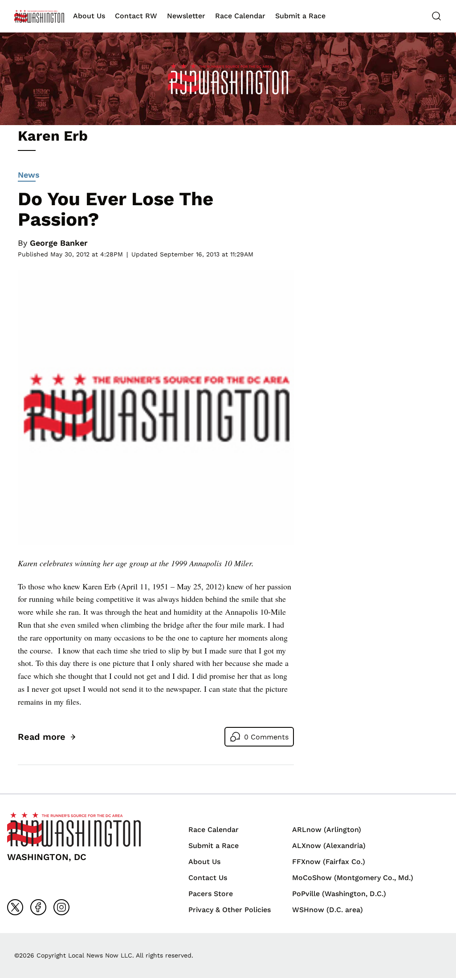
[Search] (436, 16)
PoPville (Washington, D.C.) (339, 893)
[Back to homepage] (39, 16)
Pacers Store (210, 893)
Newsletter (186, 16)
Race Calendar (240, 16)
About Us (89, 16)
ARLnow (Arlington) (326, 829)
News (29, 174)
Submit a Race (300, 16)
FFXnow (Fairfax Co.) (328, 861)
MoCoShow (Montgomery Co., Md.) (352, 877)
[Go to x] (15, 907)
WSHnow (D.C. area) (327, 909)
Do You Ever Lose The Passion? (115, 209)
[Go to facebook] (38, 907)
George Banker (59, 243)
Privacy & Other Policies (229, 909)
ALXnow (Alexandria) (329, 845)
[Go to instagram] (61, 907)
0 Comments (266, 737)
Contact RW (136, 16)
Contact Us (207, 877)
